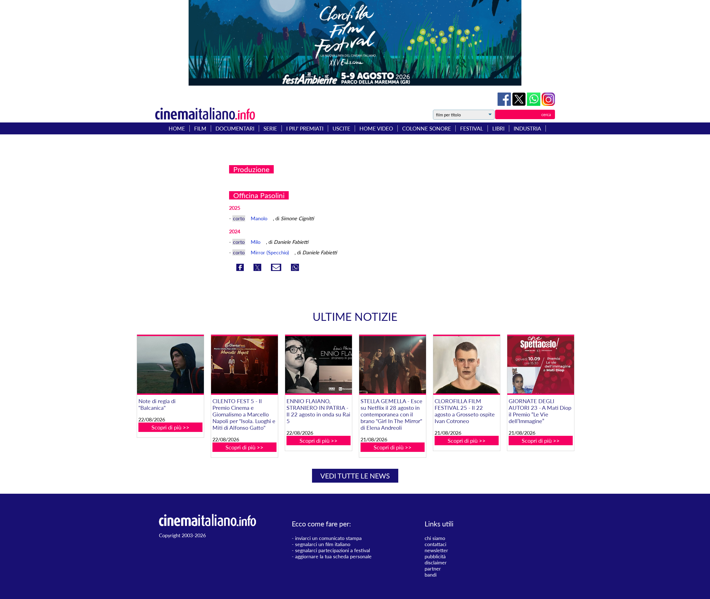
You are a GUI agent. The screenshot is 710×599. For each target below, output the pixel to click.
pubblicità (435, 556)
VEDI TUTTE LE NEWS (355, 476)
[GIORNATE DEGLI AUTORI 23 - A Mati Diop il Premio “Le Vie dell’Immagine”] (540, 365)
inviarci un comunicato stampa (328, 538)
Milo (256, 242)
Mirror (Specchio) (270, 252)
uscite (341, 128)
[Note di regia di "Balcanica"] (170, 365)
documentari (234, 128)
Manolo (260, 218)
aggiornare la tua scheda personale (333, 556)
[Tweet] (519, 104)
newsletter (436, 550)
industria (527, 128)
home (177, 128)
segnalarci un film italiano (322, 544)
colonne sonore (426, 128)
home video (376, 128)
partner (433, 568)
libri (498, 128)
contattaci (435, 544)
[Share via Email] (277, 269)
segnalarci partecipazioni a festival (332, 550)
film (200, 128)
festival (471, 128)
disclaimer (436, 562)
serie (270, 128)
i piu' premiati (304, 128)
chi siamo (435, 538)
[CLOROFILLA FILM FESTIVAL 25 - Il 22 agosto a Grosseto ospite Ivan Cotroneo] (466, 365)
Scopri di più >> (170, 427)
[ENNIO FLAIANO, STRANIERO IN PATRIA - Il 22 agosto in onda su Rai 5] (318, 365)
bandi (431, 575)
